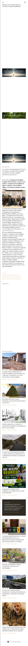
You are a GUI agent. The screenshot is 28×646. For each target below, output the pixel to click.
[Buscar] (25, 2)
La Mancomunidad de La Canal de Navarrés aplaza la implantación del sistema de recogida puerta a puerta (14, 538)
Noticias (16, 276)
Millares (13, 276)
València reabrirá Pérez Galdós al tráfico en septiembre (11, 566)
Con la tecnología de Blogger (15, 641)
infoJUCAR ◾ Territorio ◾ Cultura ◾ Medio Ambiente (11, 5)
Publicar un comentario (12, 379)
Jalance (10, 276)
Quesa (20, 276)
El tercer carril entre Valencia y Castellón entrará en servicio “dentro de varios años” (14, 592)
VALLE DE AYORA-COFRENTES (14, 278)
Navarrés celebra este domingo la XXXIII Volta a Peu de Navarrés (13, 491)
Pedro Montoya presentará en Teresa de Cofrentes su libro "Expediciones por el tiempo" (13, 629)
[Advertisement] (14, 22)
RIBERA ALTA (5, 278)
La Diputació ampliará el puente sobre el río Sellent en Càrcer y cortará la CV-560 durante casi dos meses (13, 374)
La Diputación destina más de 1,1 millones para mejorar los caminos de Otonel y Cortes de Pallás (13, 454)
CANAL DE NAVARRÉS (10, 275)
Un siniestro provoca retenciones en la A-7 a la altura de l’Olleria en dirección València (14, 507)
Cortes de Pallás (5, 276)
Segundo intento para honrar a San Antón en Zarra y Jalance (14, 401)
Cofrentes (18, 275)
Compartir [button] (4, 273)
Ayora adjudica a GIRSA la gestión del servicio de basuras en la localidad (14, 426)
